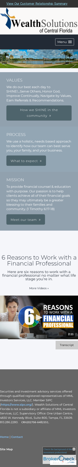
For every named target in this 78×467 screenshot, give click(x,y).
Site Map (6, 449)
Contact (17, 437)
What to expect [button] (24, 161)
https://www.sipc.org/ (16, 404)
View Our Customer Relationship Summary (36, 4)
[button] (64, 41)
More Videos (39, 288)
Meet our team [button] (24, 220)
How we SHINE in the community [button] (39, 113)
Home (4, 437)
